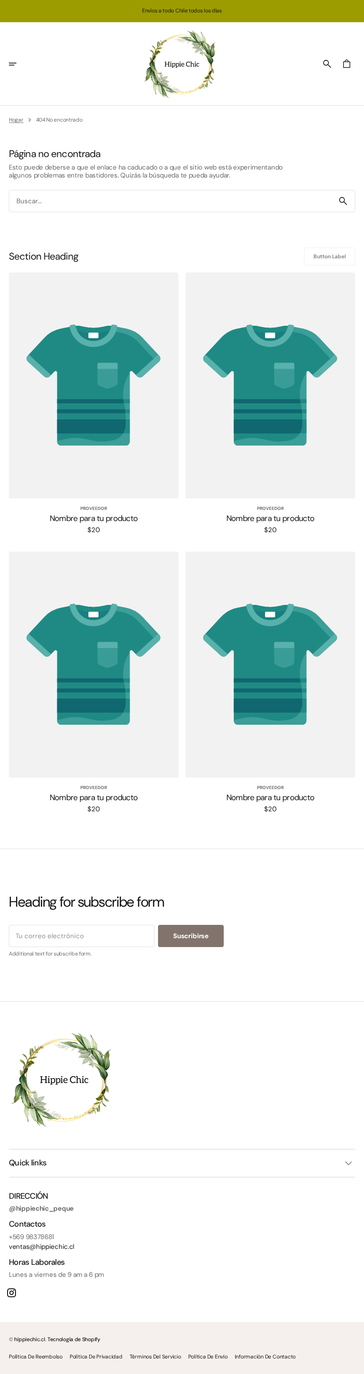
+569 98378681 (31, 1237)
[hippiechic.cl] (182, 64)
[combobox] (170, 201)
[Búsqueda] (343, 201)
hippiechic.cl (29, 1339)
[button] (18, 64)
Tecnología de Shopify (73, 1339)
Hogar (16, 120)
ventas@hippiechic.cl (41, 1247)
